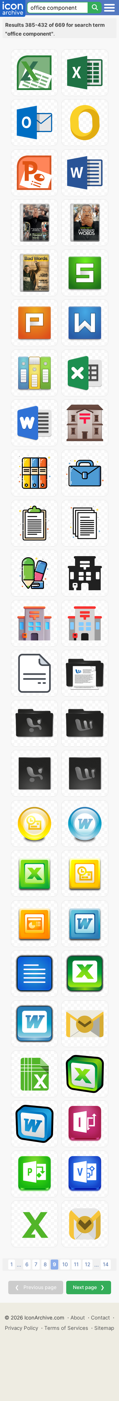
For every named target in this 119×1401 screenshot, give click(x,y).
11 (76, 1264)
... (19, 1265)
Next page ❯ (88, 1287)
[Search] (95, 7)
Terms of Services (66, 1328)
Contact (100, 1318)
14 (106, 1264)
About (77, 1318)
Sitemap (104, 1328)
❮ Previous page (35, 1287)
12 (87, 1264)
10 (65, 1264)
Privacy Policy (21, 1328)
